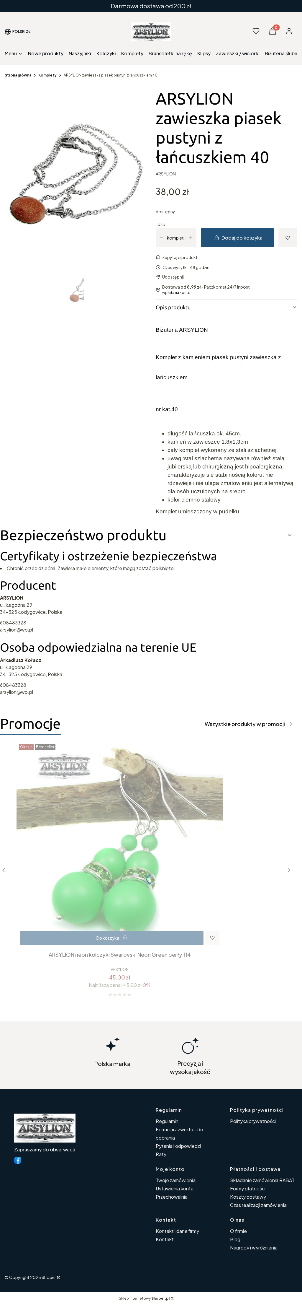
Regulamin (167, 1121)
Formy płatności (247, 1188)
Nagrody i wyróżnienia (254, 1247)
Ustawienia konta (174, 1188)
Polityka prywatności (253, 1121)
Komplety (47, 75)
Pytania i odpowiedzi (178, 1146)
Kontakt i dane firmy (177, 1231)
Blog (235, 1239)
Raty (161, 1154)
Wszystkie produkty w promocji (245, 723)
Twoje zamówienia (176, 1180)
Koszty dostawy (248, 1197)
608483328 (13, 622)
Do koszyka (107, 937)
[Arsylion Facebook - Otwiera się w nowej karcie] (17, 1160)
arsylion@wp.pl (16, 630)
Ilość (160, 224)
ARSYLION (166, 173)
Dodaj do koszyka (241, 238)
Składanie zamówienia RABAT (262, 1180)
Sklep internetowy (144, 1298)
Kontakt (165, 1239)
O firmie (238, 1231)
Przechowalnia (172, 1197)
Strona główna (18, 75)
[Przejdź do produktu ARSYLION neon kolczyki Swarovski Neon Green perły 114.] (120, 845)
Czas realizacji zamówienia (258, 1205)
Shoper (49, 1277)
